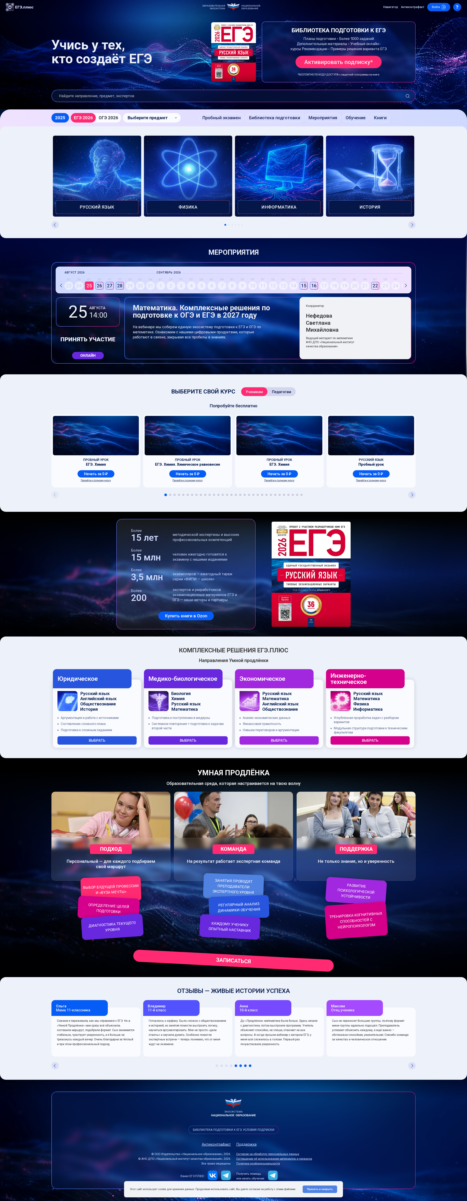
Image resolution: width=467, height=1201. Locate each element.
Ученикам (254, 392)
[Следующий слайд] (412, 224)
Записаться (233, 960)
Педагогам (281, 392)
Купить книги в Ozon (186, 615)
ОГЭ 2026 (108, 117)
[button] (152, 118)
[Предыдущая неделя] (61, 283)
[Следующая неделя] (406, 283)
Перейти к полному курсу (96, 480)
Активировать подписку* (338, 62)
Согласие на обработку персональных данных (267, 1154)
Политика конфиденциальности (258, 1163)
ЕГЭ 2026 (83, 117)
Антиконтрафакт (412, 7)
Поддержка (246, 1144)
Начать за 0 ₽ (96, 474)
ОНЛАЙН (88, 355)
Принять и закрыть (320, 1189)
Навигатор (390, 7)
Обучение (356, 117)
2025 (60, 117)
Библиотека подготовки (274, 117)
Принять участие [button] (87, 339)
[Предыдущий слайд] (55, 224)
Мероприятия (322, 117)
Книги (380, 117)
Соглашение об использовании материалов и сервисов (274, 1158)
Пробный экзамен (221, 117)
